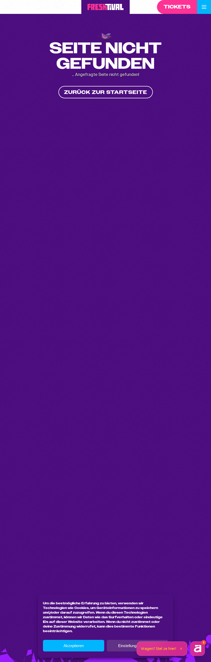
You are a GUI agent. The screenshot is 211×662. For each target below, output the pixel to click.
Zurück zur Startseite (105, 92)
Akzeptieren (74, 645)
